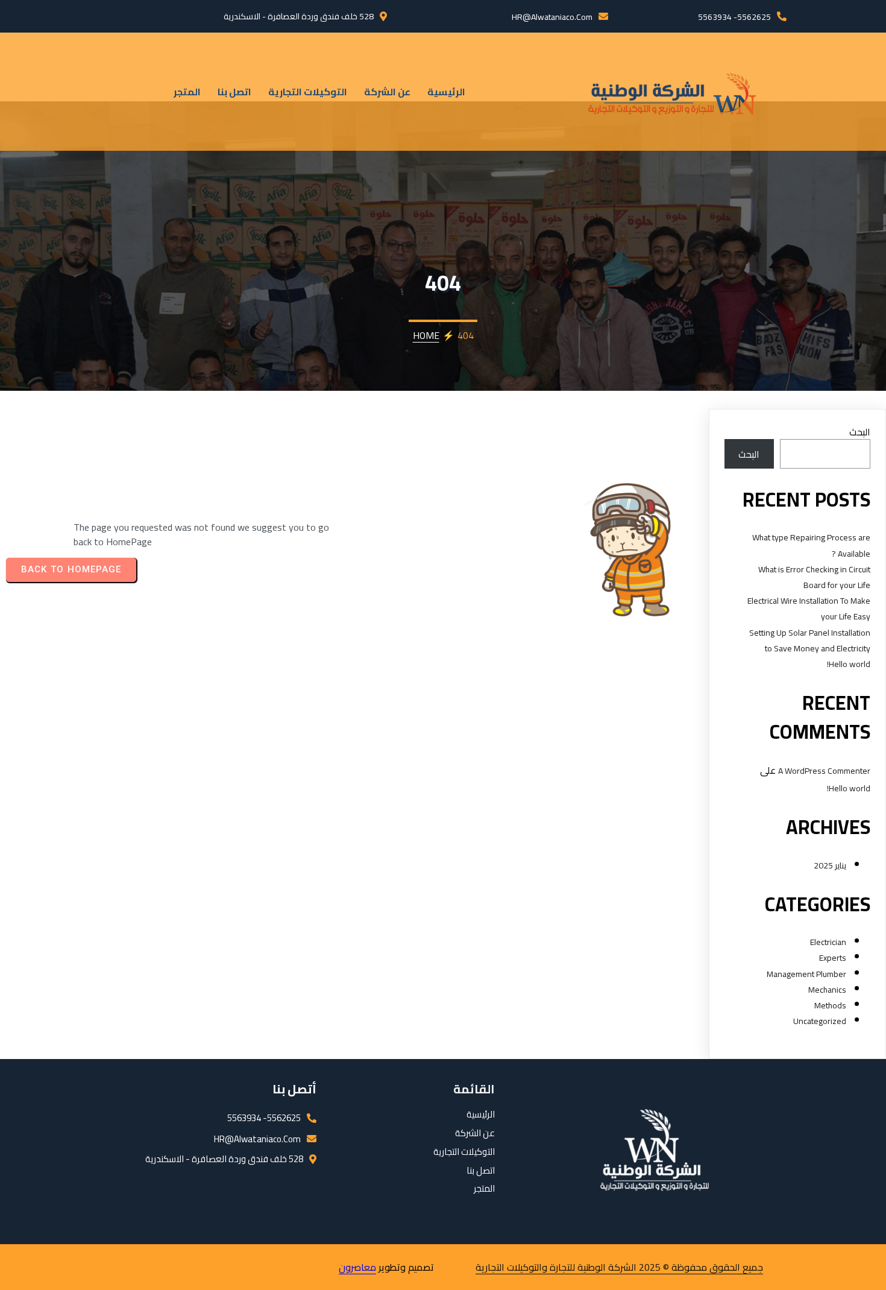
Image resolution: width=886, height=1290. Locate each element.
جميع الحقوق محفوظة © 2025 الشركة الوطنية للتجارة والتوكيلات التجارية (619, 1267)
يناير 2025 (830, 865)
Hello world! (848, 664)
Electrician (828, 942)
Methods (830, 1005)
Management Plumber (806, 974)
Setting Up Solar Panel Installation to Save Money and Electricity (809, 640)
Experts (832, 958)
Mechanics (827, 990)
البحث (859, 432)
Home (426, 335)
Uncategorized (819, 1021)
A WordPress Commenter (824, 771)
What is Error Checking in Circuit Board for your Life (814, 577)
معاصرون (357, 1267)
